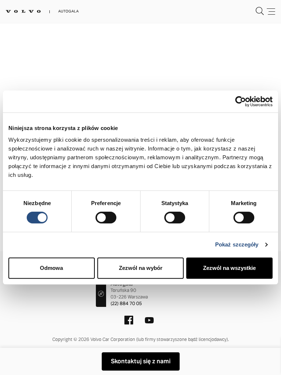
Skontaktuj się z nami (141, 361)
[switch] (105, 217)
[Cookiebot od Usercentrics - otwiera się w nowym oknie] (241, 101)
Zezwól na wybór (140, 268)
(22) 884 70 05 (126, 304)
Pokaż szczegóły (237, 244)
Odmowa (51, 268)
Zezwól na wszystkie (229, 268)
